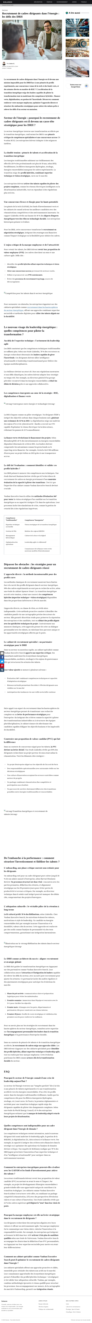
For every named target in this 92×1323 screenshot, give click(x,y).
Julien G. (12, 63)
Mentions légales (43, 1306)
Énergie (49, 2)
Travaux (84, 2)
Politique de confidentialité (46, 1309)
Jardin (74, 2)
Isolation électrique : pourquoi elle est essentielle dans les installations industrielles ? (77, 30)
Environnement (62, 2)
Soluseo (7, 2)
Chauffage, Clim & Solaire (73, 1312)
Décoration (38, 2)
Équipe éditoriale (43, 1304)
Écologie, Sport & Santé (73, 1309)
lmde (67, 1304)
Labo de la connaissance (73, 1306)
